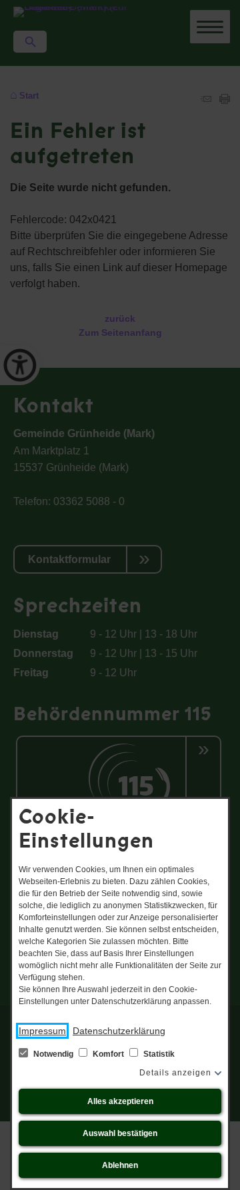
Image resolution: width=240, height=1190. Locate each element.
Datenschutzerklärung (119, 1030)
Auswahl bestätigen (120, 1133)
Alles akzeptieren (120, 1101)
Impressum (42, 1030)
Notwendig (53, 1054)
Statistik (158, 1054)
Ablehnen (120, 1165)
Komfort (108, 1054)
